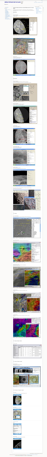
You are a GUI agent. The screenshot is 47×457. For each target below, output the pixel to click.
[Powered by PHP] (22, 455)
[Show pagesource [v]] (43, 8)
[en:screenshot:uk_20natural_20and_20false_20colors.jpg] (27, 277)
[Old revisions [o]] (43, 9)
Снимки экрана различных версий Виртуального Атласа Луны (38, 8)
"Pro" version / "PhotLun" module (38, 12)
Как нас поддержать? (7, 18)
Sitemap (42, 2)
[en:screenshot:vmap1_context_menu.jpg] (17, 414)
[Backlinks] (43, 10)
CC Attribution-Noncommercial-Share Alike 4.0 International (31, 454)
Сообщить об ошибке (7, 15)
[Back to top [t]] (43, 11)
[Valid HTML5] (25, 455)
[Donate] (19, 455)
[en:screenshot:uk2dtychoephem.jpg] (25, 26)
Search (42, 1)
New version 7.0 (6, 7)
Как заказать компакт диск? (8, 9)
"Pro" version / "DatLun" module (39, 11)
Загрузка (6, 10)
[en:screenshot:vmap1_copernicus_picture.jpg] (17, 443)
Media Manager (39, 2)
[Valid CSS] (27, 455)
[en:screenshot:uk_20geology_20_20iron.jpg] (27, 302)
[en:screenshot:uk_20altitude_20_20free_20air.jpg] (27, 327)
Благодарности (6, 17)
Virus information (6, 11)
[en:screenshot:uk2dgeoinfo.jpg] (24, 46)
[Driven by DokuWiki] (30, 455)
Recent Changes (35, 2)
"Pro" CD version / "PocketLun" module (39, 13)
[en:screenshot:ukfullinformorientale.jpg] (24, 136)
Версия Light (37, 9)
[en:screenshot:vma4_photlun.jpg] (27, 376)
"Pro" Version (37, 10)
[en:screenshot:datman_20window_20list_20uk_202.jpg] (27, 351)
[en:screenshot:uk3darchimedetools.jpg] (25, 92)
